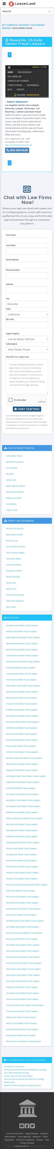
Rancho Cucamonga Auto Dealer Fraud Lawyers (27, 884)
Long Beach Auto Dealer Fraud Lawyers (23, 800)
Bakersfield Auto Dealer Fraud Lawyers (23, 637)
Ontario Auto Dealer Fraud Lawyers (21, 848)
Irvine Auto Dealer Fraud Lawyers (20, 788)
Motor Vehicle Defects (15, 486)
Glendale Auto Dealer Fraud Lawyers (22, 764)
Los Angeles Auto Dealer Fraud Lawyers (23, 806)
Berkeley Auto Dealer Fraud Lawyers (22, 643)
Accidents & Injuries (15, 528)
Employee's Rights (14, 570)
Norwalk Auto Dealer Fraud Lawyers (21, 830)
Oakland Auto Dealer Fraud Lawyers (21, 836)
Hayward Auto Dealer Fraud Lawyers (22, 770)
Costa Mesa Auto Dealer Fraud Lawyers (23, 685)
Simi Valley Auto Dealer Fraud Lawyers (23, 981)
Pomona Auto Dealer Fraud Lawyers (21, 878)
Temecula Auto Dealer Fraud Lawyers (22, 999)
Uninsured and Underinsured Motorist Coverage (25, 1069)
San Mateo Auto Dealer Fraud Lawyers (22, 945)
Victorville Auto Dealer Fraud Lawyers (22, 1029)
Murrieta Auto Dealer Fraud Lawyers (22, 824)
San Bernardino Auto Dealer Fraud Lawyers (25, 921)
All (3, 24)
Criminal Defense (13, 564)
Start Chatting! (28, 409)
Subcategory (11, 344)
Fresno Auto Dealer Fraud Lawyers (21, 746)
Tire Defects (11, 504)
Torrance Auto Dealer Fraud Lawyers (22, 1011)
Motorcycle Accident (15, 492)
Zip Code (10, 319)
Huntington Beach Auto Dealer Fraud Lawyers (26, 776)
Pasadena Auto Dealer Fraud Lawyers (22, 872)
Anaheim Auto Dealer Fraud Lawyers (22, 625)
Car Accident (11, 468)
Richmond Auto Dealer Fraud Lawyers (22, 896)
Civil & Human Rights (15, 552)
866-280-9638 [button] (18, 150)
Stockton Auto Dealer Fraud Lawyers (22, 987)
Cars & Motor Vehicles (21, 448)
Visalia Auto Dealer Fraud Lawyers (21, 1035)
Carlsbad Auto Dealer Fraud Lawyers (22, 655)
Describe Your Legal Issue (17, 357)
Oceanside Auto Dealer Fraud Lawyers (22, 842)
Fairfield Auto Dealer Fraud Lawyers (21, 728)
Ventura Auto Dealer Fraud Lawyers (21, 1023)
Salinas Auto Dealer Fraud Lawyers (21, 914)
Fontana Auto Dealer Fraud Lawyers (21, 734)
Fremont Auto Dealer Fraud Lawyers (21, 740)
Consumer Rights (13, 558)
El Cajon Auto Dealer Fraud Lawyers (21, 703)
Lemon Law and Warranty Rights (18, 1076)
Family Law (11, 583)
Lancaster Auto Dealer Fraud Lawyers (22, 794)
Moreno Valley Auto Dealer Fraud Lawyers (24, 818)
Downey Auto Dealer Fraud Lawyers (21, 697)
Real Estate (11, 607)
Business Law (12, 540)
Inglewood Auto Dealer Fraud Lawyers (22, 782)
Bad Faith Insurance (15, 462)
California (12, 24)
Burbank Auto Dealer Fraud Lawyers (22, 649)
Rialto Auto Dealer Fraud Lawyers (20, 890)
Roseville (24, 24)
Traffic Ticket (11, 510)
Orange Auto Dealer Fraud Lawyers (21, 854)
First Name (11, 235)
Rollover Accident (13, 498)
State (8, 309)
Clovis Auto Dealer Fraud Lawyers (20, 667)
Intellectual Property (15, 595)
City (7, 298)
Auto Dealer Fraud (14, 456)
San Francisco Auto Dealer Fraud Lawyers (24, 933)
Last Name (11, 245)
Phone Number (13, 270)
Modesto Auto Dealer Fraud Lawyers (22, 812)
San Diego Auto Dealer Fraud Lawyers (22, 927)
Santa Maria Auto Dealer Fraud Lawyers (23, 969)
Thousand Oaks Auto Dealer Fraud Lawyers (25, 1005)
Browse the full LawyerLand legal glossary (22, 1085)
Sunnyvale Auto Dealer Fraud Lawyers (22, 993)
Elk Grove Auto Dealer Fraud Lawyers (22, 716)
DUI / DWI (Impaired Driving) (16, 1073)
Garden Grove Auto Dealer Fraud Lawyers (24, 758)
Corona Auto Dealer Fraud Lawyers (21, 679)
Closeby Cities (13, 617)
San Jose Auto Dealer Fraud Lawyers (21, 939)
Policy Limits (9, 1082)
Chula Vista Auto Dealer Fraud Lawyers (23, 661)
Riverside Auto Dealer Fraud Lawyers (22, 902)
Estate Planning (13, 576)
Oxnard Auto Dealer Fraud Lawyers (21, 860)
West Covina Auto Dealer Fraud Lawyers (23, 1041)
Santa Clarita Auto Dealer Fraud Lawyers (23, 963)
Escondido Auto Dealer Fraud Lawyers (22, 722)
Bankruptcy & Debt (14, 534)
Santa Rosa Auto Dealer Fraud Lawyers (23, 975)
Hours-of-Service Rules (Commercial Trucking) (24, 1079)
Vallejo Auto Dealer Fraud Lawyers (21, 1017)
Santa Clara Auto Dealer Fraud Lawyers (23, 957)
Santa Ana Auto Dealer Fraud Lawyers (22, 951)
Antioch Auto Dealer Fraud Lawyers (21, 631)
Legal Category (12, 333)
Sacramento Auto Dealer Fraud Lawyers (23, 908)
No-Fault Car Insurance (14, 1066)
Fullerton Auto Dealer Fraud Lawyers (22, 752)
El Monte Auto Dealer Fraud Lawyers (22, 710)
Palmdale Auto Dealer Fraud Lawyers (22, 866)
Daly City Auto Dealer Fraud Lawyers (22, 691)
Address (9, 284)
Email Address (12, 259)
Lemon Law (11, 480)
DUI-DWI (9, 474)
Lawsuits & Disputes (15, 601)
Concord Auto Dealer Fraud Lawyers (21, 673)
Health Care (11, 589)
